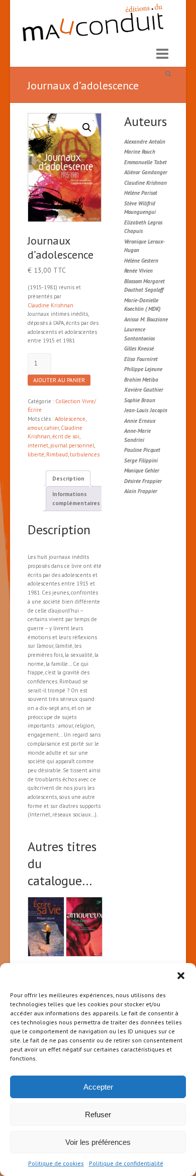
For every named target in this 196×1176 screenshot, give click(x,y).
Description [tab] (68, 478)
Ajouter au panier (59, 380)
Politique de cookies (56, 1163)
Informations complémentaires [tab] (76, 499)
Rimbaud (57, 454)
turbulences (85, 454)
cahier (51, 427)
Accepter (98, 1087)
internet (38, 445)
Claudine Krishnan (50, 305)
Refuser (98, 1114)
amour (35, 427)
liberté (36, 454)
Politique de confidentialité (126, 1163)
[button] (181, 976)
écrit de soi (65, 436)
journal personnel (72, 445)
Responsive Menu (162, 54)
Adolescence (70, 418)
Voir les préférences (98, 1142)
